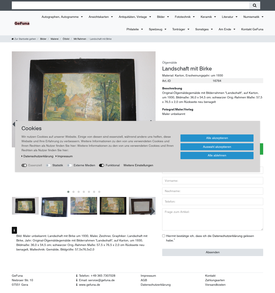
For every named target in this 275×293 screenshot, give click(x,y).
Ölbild (65, 38)
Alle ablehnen (217, 155)
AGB (144, 280)
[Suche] (254, 5)
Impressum (148, 275)
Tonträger (179, 29)
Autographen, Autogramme (60, 16)
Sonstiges (202, 29)
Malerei (54, 38)
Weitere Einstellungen (138, 165)
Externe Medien (84, 165)
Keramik (207, 16)
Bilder (161, 16)
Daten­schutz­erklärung (38, 156)
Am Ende (225, 29)
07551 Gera (20, 284)
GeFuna (17, 275)
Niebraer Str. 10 (22, 280)
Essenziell (35, 165)
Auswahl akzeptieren (217, 146)
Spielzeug (156, 29)
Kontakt (210, 275)
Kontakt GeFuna (252, 29)
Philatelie (133, 29)
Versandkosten (215, 284)
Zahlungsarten (215, 280)
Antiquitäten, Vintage (133, 16)
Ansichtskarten (99, 16)
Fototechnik (183, 16)
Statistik (57, 165)
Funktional (113, 165)
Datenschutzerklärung (156, 284)
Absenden (213, 252)
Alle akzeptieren (217, 138)
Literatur (228, 16)
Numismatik (251, 16)
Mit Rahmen (79, 38)
